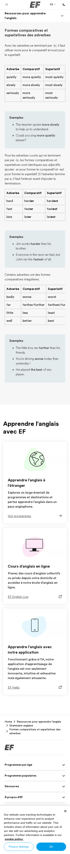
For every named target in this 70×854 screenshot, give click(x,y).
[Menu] (62, 16)
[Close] (65, 811)
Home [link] (8, 721)
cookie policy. (14, 839)
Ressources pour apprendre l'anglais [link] (39, 721)
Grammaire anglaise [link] (21, 725)
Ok (51, 846)
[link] (30, 15)
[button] (7, 4)
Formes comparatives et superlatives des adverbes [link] (34, 731)
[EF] (35, 5)
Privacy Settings (19, 846)
